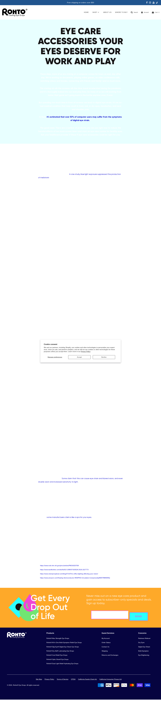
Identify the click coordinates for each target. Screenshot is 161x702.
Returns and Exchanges (110, 655)
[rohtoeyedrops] (17, 637)
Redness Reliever (144, 638)
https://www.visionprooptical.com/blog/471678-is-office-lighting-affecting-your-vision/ (69, 574)
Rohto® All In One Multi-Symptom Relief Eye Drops (64, 642)
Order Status (106, 642)
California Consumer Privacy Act (110, 679)
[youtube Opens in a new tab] (154, 2)
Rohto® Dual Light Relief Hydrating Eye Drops (62, 663)
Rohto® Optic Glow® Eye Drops (57, 659)
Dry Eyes (141, 642)
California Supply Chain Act (87, 679)
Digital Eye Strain (144, 647)
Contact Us (105, 647)
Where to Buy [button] (121, 12)
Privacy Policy (85, 351)
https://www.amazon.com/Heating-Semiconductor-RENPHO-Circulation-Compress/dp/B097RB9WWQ (75, 578)
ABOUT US (107, 12)
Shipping (105, 651)
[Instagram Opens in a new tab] (150, 2)
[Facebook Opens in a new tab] (147, 2)
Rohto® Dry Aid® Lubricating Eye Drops (60, 651)
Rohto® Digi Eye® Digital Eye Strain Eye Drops (62, 647)
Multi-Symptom (143, 651)
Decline (103, 357)
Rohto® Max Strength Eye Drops (57, 638)
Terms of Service (62, 679)
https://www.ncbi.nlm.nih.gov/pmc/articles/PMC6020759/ (59, 565)
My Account (106, 638)
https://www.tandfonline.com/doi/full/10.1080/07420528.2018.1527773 (64, 569)
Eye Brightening (143, 655)
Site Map (39, 679)
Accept (79, 357)
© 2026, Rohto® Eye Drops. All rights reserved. (23, 685)
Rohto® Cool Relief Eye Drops (56, 655)
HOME (86, 12)
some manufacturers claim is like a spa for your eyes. (69, 517)
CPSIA (73, 679)
